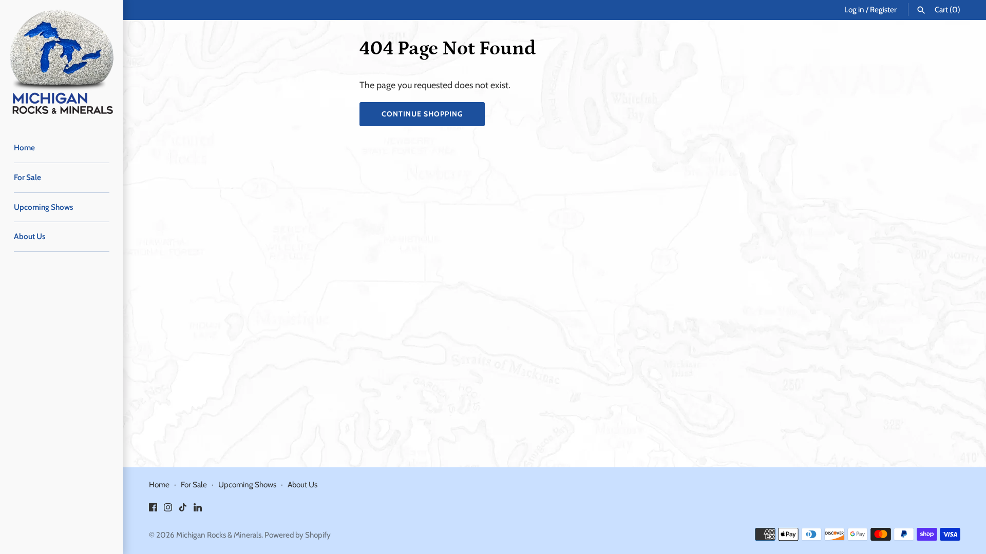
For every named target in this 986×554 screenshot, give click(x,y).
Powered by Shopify (297, 535)
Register (883, 9)
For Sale (27, 177)
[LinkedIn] (198, 510)
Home (24, 147)
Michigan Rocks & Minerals (218, 535)
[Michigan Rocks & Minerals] (61, 61)
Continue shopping (422, 113)
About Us (29, 236)
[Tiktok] (183, 510)
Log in (854, 9)
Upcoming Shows (43, 207)
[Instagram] (168, 510)
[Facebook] (153, 510)
